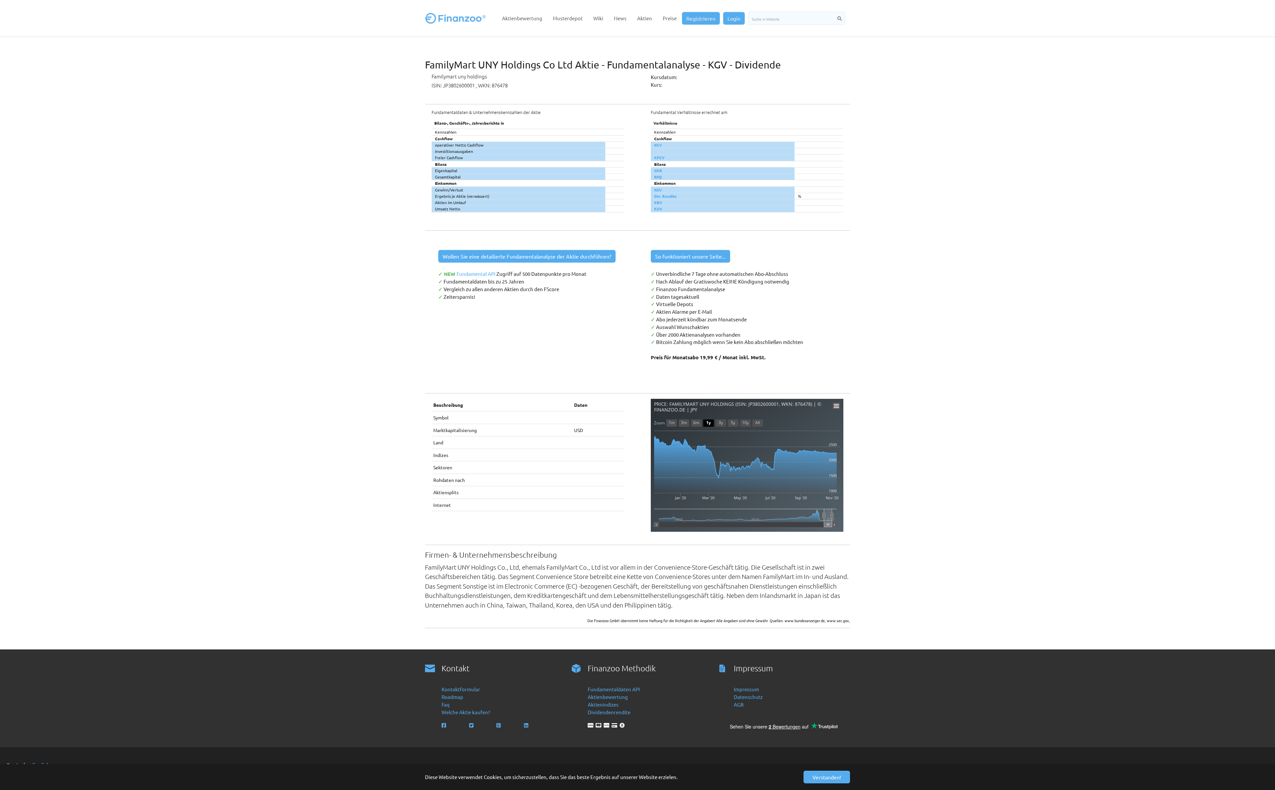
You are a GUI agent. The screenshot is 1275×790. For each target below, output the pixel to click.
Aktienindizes (603, 704)
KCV (658, 145)
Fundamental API (476, 274)
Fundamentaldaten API (614, 689)
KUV (658, 208)
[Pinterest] (499, 725)
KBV (658, 202)
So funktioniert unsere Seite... (690, 256)
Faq (446, 704)
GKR (658, 170)
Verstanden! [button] (826, 777)
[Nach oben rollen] (1260, 775)
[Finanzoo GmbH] (457, 18)
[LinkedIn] (527, 725)
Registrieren (701, 18)
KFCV (659, 157)
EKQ (658, 176)
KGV (658, 189)
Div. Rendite (665, 196)
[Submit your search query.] (839, 18)
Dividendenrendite (609, 712)
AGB (739, 704)
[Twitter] (472, 725)
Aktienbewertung (608, 697)
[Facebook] (444, 725)
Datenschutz (748, 697)
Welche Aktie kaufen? (466, 712)
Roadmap (452, 697)
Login (733, 18)
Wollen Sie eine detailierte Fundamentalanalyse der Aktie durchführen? (527, 256)
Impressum (746, 689)
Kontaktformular (461, 689)
